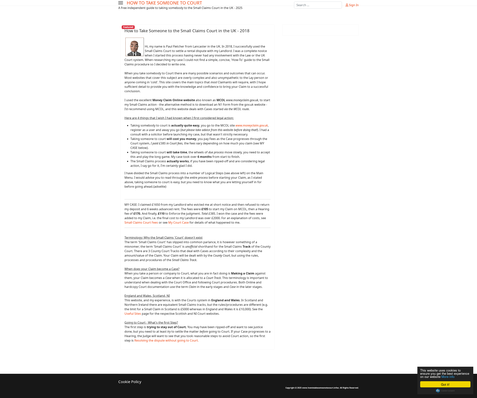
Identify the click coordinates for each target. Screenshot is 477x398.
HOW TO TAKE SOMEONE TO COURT (164, 3)
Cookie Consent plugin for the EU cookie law (445, 391)
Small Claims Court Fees (141, 222)
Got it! (445, 384)
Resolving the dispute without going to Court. (166, 340)
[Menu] (120, 3)
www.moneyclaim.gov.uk (252, 125)
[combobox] (318, 5)
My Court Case (178, 222)
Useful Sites (132, 314)
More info (447, 376)
